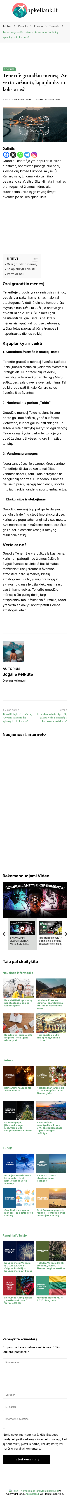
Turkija (8, 1148)
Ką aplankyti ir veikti (21, 269)
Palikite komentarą (48, 99)
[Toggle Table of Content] (33, 259)
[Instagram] (34, 155)
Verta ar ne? (15, 274)
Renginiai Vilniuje (15, 1235)
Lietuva (8, 1060)
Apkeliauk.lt (32, 1493)
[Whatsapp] (20, 155)
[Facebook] (6, 155)
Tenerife (9, 69)
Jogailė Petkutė (21, 100)
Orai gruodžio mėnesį (22, 264)
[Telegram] (27, 155)
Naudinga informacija (18, 973)
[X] (13, 155)
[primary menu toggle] (4, 11)
